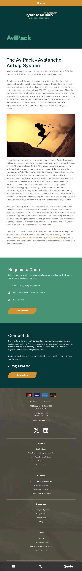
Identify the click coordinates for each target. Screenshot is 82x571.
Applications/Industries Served (41, 546)
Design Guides (41, 514)
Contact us (22, 375)
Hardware (41, 461)
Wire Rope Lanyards (41, 489)
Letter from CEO (41, 550)
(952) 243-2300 (20, 366)
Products (41, 443)
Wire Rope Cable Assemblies (41, 481)
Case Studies (41, 518)
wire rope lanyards (54, 238)
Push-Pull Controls (41, 485)
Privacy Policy (48, 401)
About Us (41, 538)
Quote (68, 566)
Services (41, 476)
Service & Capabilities (41, 542)
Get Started (22, 311)
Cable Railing (41, 465)
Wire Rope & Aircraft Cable (41, 457)
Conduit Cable (41, 449)
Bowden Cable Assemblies (41, 493)
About (41, 532)
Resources (41, 504)
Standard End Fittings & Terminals (41, 453)
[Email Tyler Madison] (13, 566)
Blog (41, 522)
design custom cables (25, 238)
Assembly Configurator (41, 510)
